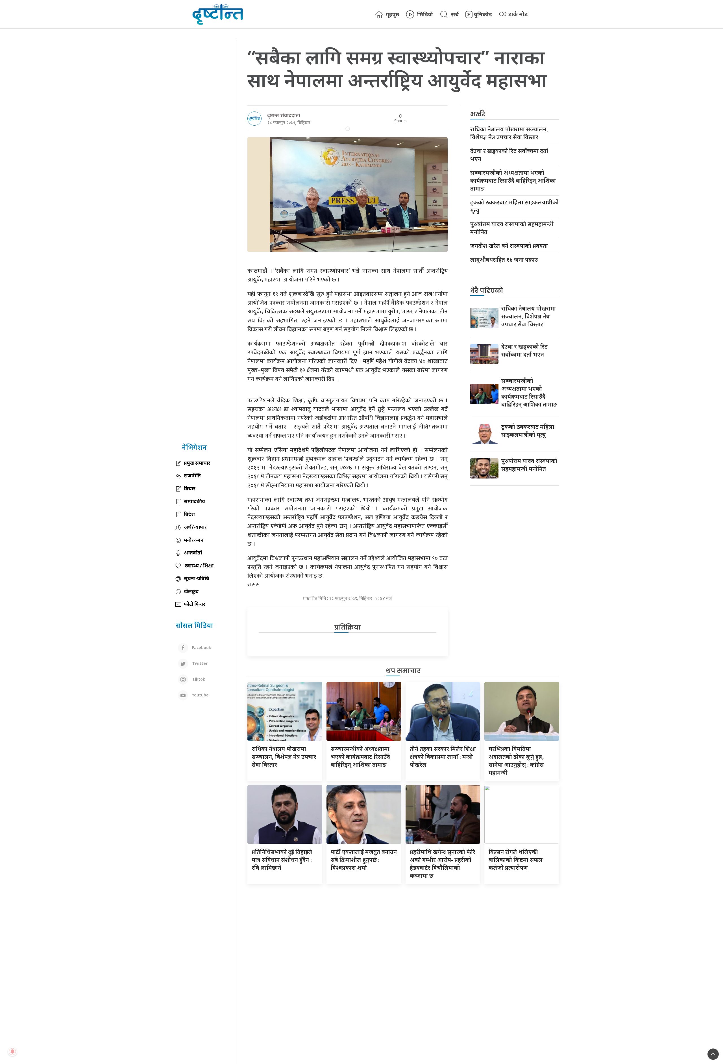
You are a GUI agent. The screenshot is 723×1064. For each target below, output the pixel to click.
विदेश (189, 514)
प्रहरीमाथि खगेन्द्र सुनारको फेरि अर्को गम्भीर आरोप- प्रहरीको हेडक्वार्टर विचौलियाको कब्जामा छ (442, 863)
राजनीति (192, 475)
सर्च (455, 14)
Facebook (201, 647)
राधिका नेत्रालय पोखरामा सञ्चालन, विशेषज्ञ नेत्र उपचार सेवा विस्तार (509, 133)
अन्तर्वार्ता (193, 552)
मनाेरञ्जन (194, 540)
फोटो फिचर (194, 604)
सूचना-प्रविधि (196, 578)
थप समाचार (403, 671)
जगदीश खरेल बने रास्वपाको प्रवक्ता (509, 246)
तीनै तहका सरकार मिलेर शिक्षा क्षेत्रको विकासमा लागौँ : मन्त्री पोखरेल (443, 756)
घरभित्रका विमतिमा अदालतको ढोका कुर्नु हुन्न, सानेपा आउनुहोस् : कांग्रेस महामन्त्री (516, 760)
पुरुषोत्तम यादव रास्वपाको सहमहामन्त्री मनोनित (512, 228)
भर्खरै (477, 114)
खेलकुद (191, 591)
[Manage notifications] (12, 1051)
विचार (189, 488)
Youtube (200, 695)
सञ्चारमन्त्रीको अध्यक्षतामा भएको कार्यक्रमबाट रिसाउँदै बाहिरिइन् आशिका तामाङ (513, 180)
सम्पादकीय (194, 501)
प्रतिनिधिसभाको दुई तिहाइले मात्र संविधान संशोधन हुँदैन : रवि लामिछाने (282, 859)
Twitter (199, 663)
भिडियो (425, 14)
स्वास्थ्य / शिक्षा (199, 565)
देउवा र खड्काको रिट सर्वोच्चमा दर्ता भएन (509, 155)
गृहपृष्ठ (392, 14)
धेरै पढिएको (486, 290)
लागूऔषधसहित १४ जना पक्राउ (504, 259)
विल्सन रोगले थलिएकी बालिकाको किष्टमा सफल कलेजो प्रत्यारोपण (516, 859)
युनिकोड (483, 14)
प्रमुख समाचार (197, 463)
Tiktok (198, 679)
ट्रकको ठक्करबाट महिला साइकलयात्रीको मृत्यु (514, 206)
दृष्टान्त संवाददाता (283, 115)
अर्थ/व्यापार (195, 527)
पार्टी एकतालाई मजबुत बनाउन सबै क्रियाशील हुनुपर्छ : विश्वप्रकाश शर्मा (364, 859)
